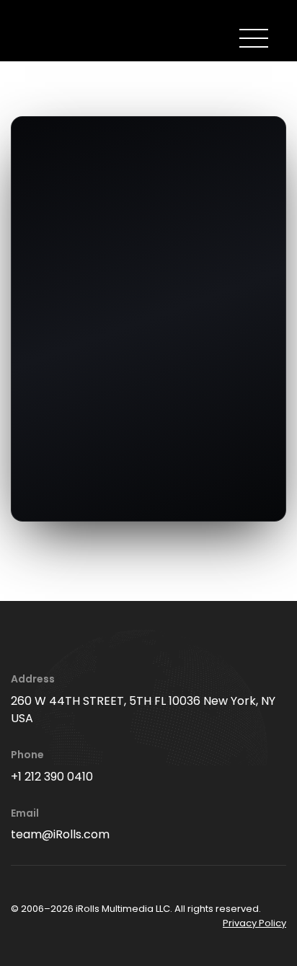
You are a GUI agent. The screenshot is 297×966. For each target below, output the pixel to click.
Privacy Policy (254, 923)
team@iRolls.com (60, 834)
